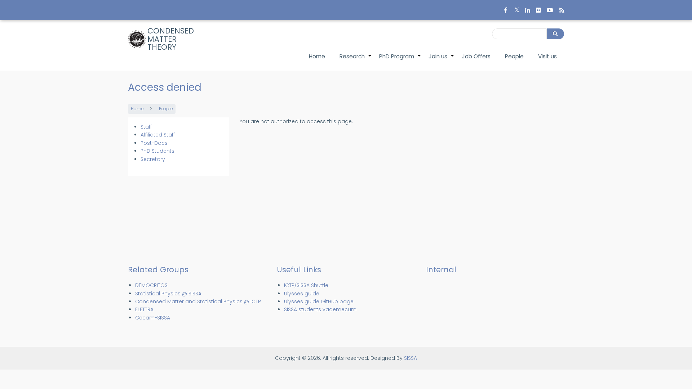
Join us (441, 60)
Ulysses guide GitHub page (319, 301)
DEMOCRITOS (151, 285)
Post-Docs (154, 143)
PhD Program (400, 60)
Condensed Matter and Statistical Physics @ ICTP (198, 301)
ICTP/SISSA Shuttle (306, 285)
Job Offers (476, 56)
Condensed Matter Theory (170, 39)
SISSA (410, 358)
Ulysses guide (301, 293)
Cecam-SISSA (152, 317)
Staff (146, 126)
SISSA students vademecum (320, 309)
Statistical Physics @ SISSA (168, 293)
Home (317, 56)
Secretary (153, 159)
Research (356, 60)
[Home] (137, 39)
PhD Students (157, 151)
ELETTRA (144, 309)
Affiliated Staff (158, 134)
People (514, 56)
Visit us (547, 56)
